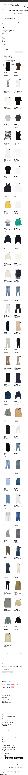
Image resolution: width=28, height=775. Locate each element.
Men (8, 4)
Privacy (3, 735)
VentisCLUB (4, 697)
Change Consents (6, 739)
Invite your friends (6, 699)
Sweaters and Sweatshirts (10, 18)
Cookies (4, 741)
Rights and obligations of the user (9, 730)
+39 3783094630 (11, 747)
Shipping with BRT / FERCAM (8, 716)
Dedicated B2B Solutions (7, 722)
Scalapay (4, 701)
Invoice (3, 731)
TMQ (15, 4)
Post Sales (4, 707)
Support (3, 718)
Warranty (4, 733)
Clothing (21, 10)
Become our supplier (6, 724)
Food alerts (4, 714)
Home (11, 4)
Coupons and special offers (8, 710)
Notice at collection (4, 774)
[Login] (22, 6)
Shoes (13, 10)
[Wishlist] (24, 6)
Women (4, 4)
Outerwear (5, 24)
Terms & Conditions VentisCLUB (9, 737)
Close (4, 44)
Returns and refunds (6, 708)
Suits (6, 16)
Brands (9, 10)
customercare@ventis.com (8, 745)
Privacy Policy (16, 674)
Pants (4, 26)
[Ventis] (15, 5)
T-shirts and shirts (9, 19)
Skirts (4, 27)
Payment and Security (6, 705)
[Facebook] (3, 756)
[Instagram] (5, 756)
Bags (17, 10)
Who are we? (5, 728)
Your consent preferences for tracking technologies (15, 772)
